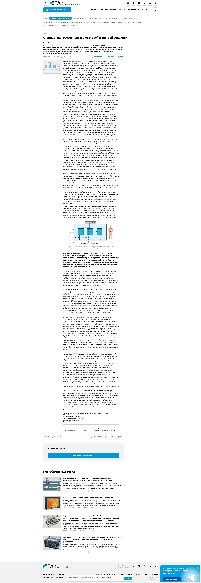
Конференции (133, 10)
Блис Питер (48, 43)
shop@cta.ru (150, 579)
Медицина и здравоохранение (106, 22)
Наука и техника (79, 18)
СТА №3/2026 (77, 491)
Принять (128, 578)
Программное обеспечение (51, 25)
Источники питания (89, 22)
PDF (121, 56)
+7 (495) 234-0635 (152, 577)
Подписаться (171, 579)
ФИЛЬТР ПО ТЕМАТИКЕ (59, 10)
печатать (111, 56)
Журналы (93, 10)
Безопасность (48, 22)
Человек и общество (129, 18)
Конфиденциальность (53, 578)
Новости (104, 10)
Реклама (146, 10)
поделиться (97, 56)
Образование (137, 22)
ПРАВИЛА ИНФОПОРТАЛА (53, 575)
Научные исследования (124, 22)
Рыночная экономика (95, 18)
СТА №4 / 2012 (48, 33)
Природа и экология (112, 18)
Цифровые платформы (68, 25)
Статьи (121, 10)
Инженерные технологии (75, 22)
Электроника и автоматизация (60, 18)
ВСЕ (46, 18)
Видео (113, 10)
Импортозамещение (60, 22)
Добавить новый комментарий (84, 455)
